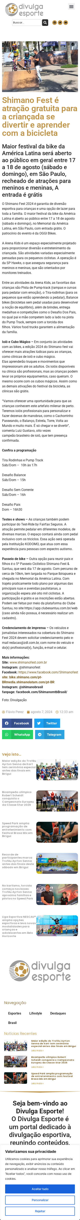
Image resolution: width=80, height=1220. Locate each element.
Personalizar (40, 1200)
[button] (71, 6)
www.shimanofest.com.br (28, 662)
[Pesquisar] (45, 22)
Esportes (14, 1013)
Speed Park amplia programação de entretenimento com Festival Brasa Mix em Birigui (17, 829)
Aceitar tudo (40, 1189)
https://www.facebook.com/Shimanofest (48, 672)
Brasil (12, 1023)
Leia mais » (37, 1050)
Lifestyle (35, 1013)
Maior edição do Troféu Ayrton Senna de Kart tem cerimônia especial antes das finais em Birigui (19, 767)
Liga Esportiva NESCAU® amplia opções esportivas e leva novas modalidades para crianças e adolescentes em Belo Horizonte (19, 926)
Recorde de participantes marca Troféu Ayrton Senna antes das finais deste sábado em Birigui (18, 861)
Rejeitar (40, 1211)
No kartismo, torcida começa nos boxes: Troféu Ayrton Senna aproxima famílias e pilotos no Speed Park (17, 892)
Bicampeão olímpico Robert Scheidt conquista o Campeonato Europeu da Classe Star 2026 (18, 798)
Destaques (58, 1013)
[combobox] (26, 22)
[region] (40, 1182)
